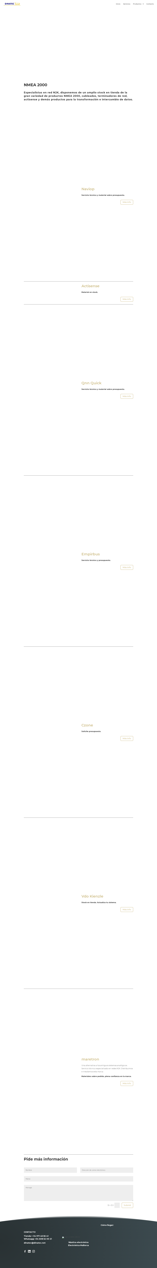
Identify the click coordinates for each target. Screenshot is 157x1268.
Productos (137, 4)
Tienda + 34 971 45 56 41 (36, 1236)
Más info (127, 202)
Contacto (150, 4)
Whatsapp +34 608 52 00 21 (38, 1239)
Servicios (126, 4)
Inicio (118, 4)
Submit (127, 1205)
